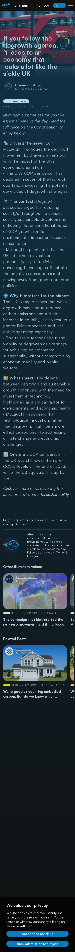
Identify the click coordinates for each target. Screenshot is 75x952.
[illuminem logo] (15, 6)
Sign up (59, 5)
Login (47, 5)
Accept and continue (37, 934)
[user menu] (70, 5)
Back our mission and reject (37, 944)
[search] (38, 5)
